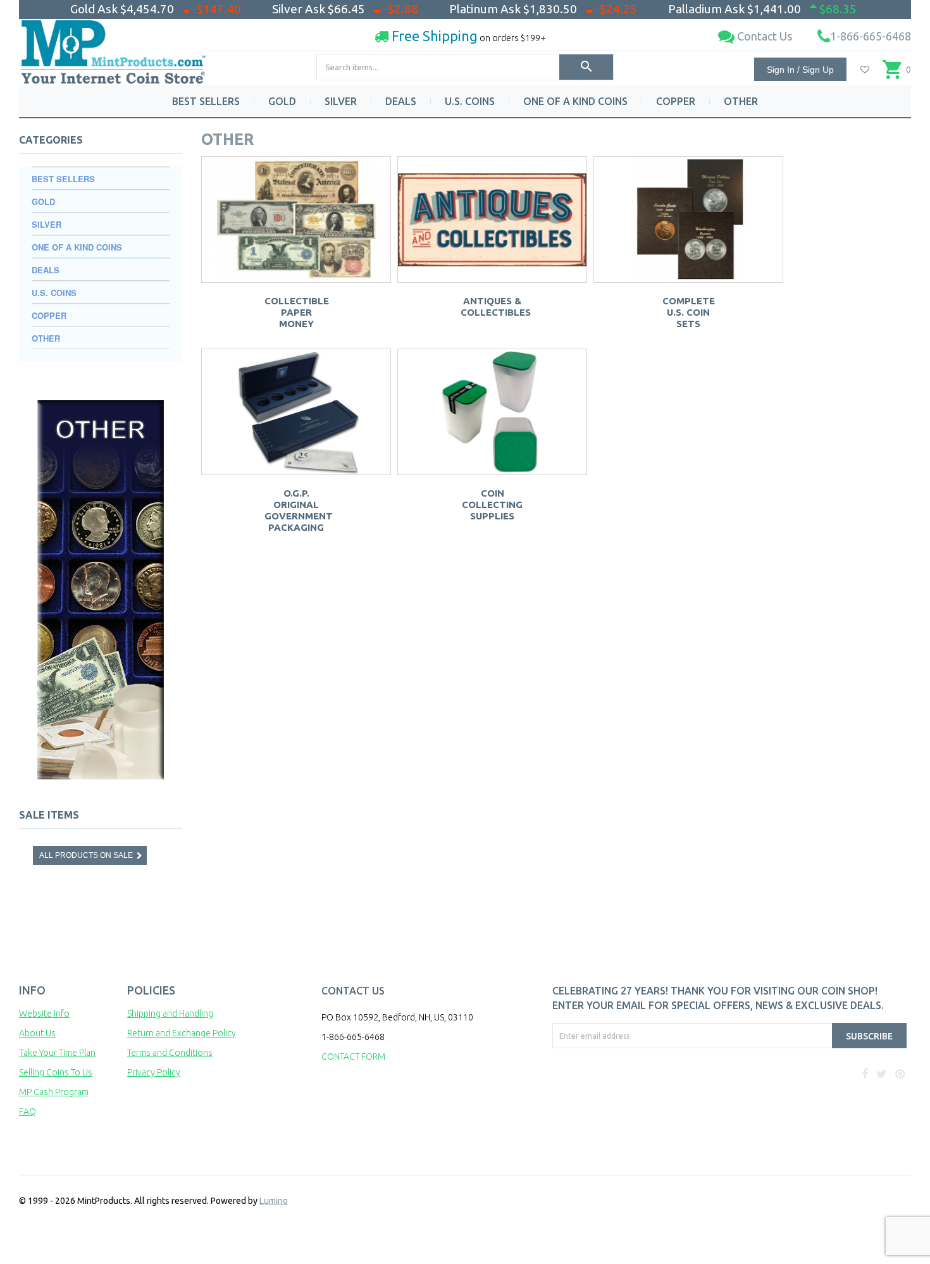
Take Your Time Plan (57, 1053)
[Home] (114, 47)
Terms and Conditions (170, 1053)
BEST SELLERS (206, 101)
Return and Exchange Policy (181, 1033)
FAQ (27, 1111)
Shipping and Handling (170, 1013)
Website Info (44, 1013)
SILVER (341, 101)
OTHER (741, 101)
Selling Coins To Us (55, 1072)
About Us (37, 1033)
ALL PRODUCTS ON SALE (86, 855)
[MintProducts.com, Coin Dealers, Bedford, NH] (625, 1095)
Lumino (273, 1201)
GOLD (282, 101)
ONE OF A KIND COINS (575, 101)
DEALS (400, 101)
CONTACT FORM (353, 1056)
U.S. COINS (470, 101)
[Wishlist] (864, 70)
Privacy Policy (153, 1072)
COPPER (675, 101)
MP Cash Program (54, 1092)
